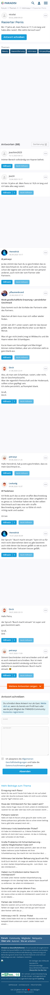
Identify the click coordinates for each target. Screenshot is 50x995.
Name (5, 719)
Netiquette (37, 938)
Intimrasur (26, 8)
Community (14, 938)
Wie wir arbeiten (28, 941)
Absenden (25, 771)
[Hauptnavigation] (46, 3)
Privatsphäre (36, 985)
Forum (4, 8)
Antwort (7, 728)
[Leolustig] (5, 484)
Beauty (5, 51)
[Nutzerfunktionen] (39, 3)
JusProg (41, 978)
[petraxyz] (5, 457)
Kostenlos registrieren (13, 712)
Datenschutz (24, 985)
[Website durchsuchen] (33, 3)
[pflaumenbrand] (5, 293)
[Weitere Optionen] (46, 16)
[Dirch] (5, 368)
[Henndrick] (5, 252)
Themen (12, 8)
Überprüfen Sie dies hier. (38, 970)
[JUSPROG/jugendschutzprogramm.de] (10, 975)
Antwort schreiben (14, 37)
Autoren (15, 941)
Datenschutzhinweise (15, 765)
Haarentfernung (18, 51)
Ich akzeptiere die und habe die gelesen (22, 762)
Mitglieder (26, 938)
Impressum (13, 985)
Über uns (5, 941)
